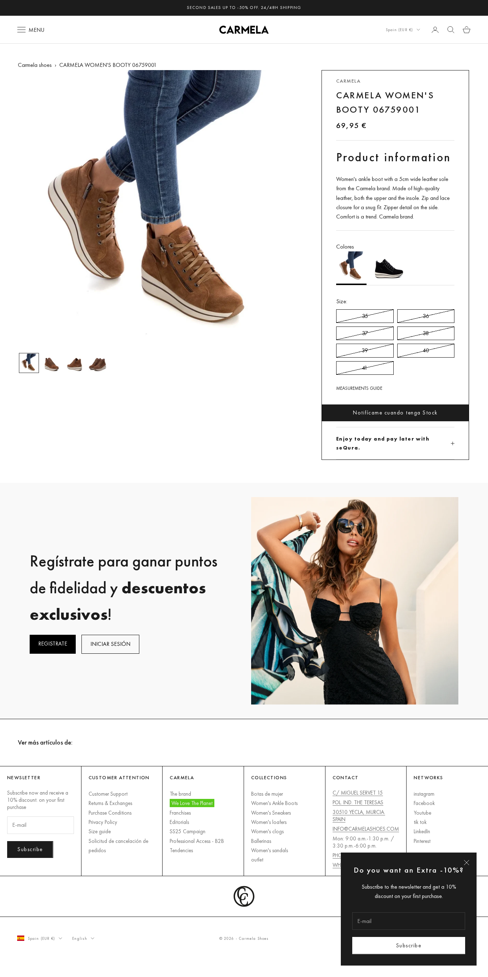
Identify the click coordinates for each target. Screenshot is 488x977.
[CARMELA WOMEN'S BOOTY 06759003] (389, 268)
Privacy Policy (103, 822)
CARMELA (348, 81)
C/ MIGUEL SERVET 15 (358, 792)
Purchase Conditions (110, 812)
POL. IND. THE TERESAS (358, 802)
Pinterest (422, 841)
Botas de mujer (267, 793)
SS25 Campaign (187, 831)
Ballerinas (261, 841)
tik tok (420, 822)
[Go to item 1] (29, 363)
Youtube (422, 812)
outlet (257, 859)
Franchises (180, 812)
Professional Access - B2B (197, 841)
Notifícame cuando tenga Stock (395, 412)
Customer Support (108, 793)
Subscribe (409, 945)
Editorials (179, 822)
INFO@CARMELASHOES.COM (366, 828)
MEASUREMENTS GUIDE (359, 388)
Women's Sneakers (271, 812)
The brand (180, 793)
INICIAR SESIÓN (110, 644)
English (79, 938)
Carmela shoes (35, 65)
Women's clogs (267, 831)
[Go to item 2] (52, 363)
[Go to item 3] (75, 363)
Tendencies (181, 850)
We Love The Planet (192, 803)
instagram (424, 793)
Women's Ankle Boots (274, 803)
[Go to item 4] (98, 363)
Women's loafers (269, 822)
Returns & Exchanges (110, 803)
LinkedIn (422, 831)
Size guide (100, 831)
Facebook (424, 803)
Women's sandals (269, 850)
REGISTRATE (52, 643)
